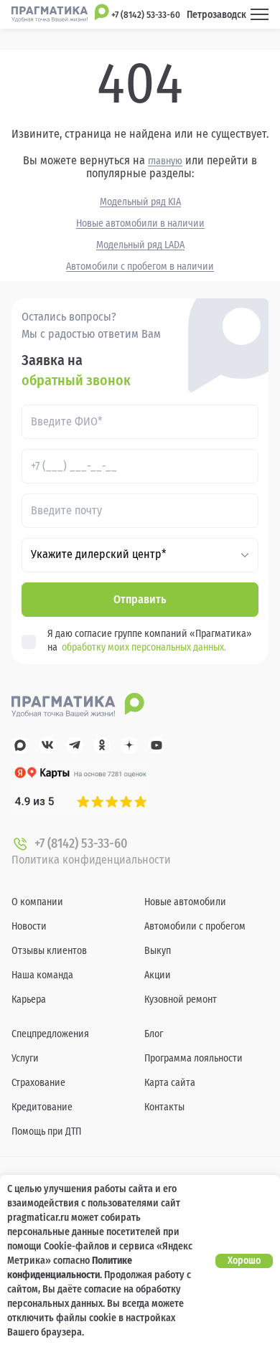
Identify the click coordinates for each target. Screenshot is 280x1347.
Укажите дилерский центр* (99, 554)
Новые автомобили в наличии (140, 224)
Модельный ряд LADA (140, 245)
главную (165, 161)
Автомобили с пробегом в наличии (140, 267)
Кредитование (42, 1107)
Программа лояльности (193, 1058)
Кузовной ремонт (180, 999)
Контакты (164, 1107)
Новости (29, 926)
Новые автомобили (185, 902)
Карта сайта (169, 1083)
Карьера (28, 999)
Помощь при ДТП (46, 1131)
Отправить (140, 599)
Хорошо (244, 1260)
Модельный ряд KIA (140, 202)
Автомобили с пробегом (195, 926)
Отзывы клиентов (49, 951)
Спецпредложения (50, 1034)
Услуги (25, 1058)
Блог (153, 1034)
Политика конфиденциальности (91, 859)
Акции (157, 975)
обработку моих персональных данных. (144, 647)
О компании (37, 902)
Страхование (38, 1083)
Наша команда (42, 975)
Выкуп (157, 951)
